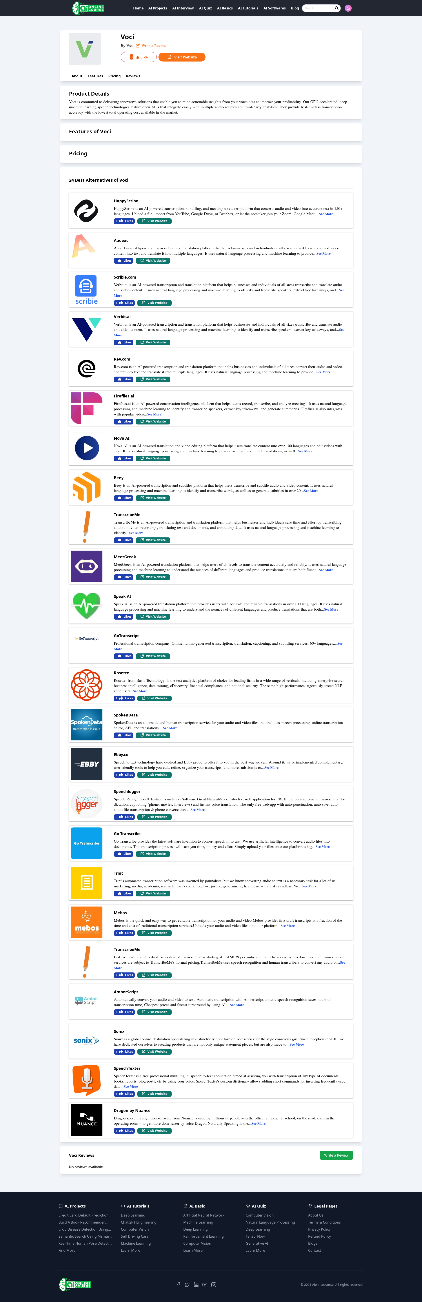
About (77, 76)
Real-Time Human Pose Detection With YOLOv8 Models (86, 1243)
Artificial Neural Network (203, 1215)
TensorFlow (255, 1236)
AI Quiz (205, 8)
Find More (66, 1250)
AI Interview (183, 8)
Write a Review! (153, 45)
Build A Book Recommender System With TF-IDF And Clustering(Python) (81, 1222)
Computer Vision (135, 1229)
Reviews (133, 76)
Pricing (114, 76)
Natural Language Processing (270, 1222)
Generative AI (257, 1243)
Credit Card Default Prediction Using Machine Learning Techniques (83, 1215)
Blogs (312, 1243)
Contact (314, 1250)
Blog (295, 8)
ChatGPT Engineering (138, 1222)
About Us (316, 1215)
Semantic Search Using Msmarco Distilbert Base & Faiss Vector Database (85, 1236)
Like (139, 57)
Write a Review (336, 1155)
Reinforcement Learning (203, 1236)
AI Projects (157, 8)
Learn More (130, 1250)
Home (138, 8)
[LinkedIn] (196, 1284)
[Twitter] (187, 1284)
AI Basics (225, 8)
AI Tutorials (248, 8)
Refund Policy (319, 1236)
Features (95, 76)
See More (326, 213)
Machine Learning (136, 1243)
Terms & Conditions (324, 1222)
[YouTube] (204, 1284)
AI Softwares (275, 8)
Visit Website (185, 57)
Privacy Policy (319, 1229)
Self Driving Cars (134, 1236)
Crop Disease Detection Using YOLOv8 (83, 1229)
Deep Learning (133, 1215)
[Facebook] (178, 1284)
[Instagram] (213, 1284)
